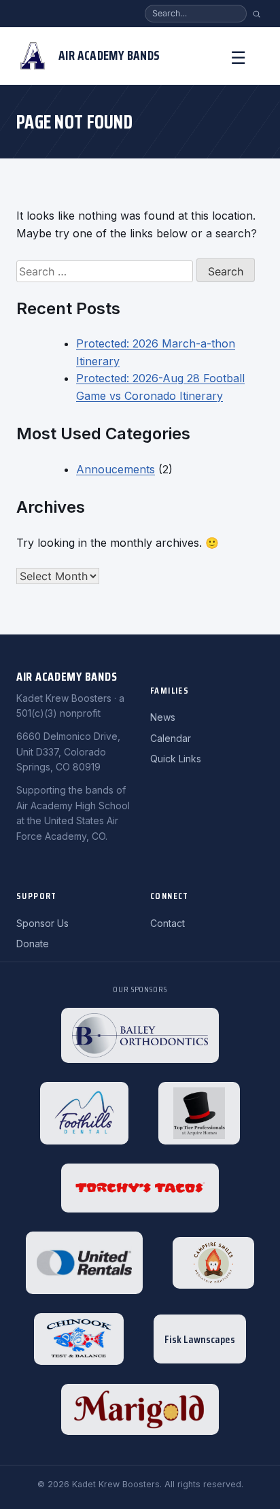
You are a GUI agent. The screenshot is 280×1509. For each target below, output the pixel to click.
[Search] (256, 14)
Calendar (170, 738)
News (162, 717)
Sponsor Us (42, 923)
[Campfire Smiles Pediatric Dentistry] (213, 1263)
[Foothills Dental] (84, 1113)
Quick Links (175, 758)
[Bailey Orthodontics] (140, 1036)
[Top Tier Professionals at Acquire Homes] (199, 1113)
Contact (167, 923)
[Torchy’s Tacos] (140, 1188)
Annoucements (115, 469)
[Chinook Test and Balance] (79, 1339)
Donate (32, 943)
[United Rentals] (84, 1263)
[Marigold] (140, 1409)
